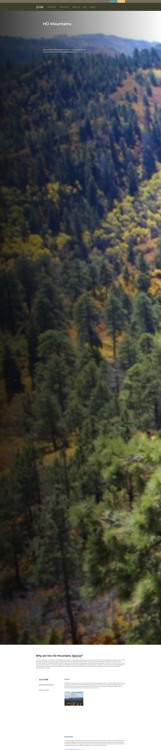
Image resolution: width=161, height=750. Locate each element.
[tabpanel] (94, 697)
